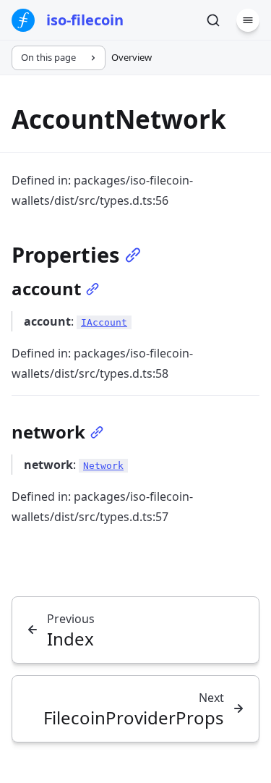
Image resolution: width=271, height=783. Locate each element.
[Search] (213, 20)
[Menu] (247, 20)
